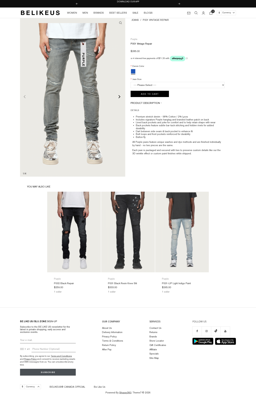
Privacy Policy (30, 359)
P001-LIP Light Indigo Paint (176, 283)
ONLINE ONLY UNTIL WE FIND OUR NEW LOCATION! (128, 4)
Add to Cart (150, 94)
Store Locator (156, 340)
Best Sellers (118, 12)
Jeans (135, 20)
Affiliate (153, 349)
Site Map (154, 358)
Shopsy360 (125, 392)
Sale (135, 12)
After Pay (106, 349)
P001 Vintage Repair (156, 20)
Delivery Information (112, 332)
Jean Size (136, 79)
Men (85, 12)
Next (179, 3)
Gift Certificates (157, 345)
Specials (154, 353)
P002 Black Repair (64, 283)
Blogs (148, 12)
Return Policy (109, 345)
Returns (153, 332)
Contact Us (155, 328)
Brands (99, 12)
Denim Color (138, 66)
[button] (178, 110)
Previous (76, 3)
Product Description (145, 103)
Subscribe (48, 372)
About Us (107, 328)
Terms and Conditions (61, 356)
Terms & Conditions (112, 340)
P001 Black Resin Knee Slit (122, 283)
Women (72, 12)
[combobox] (23, 349)
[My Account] (203, 13)
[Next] (120, 97)
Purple (134, 39)
